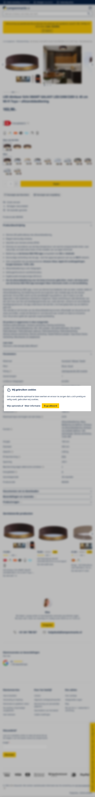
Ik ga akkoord (50, 405)
